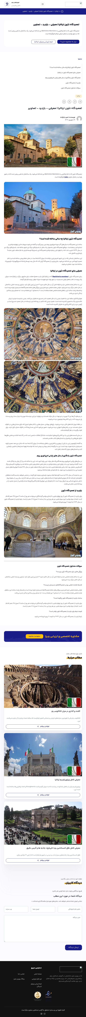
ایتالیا (57, 11)
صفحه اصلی (38, 974)
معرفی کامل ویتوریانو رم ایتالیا (67, 779)
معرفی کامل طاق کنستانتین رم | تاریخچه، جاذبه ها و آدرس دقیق (53, 848)
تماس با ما (21, 974)
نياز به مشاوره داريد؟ (68, 41)
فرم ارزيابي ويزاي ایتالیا (43, 41)
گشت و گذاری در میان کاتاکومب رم (66, 711)
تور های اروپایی (37, 979)
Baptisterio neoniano (60, 276)
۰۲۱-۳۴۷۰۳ (15, 3)
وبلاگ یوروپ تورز (19, 979)
